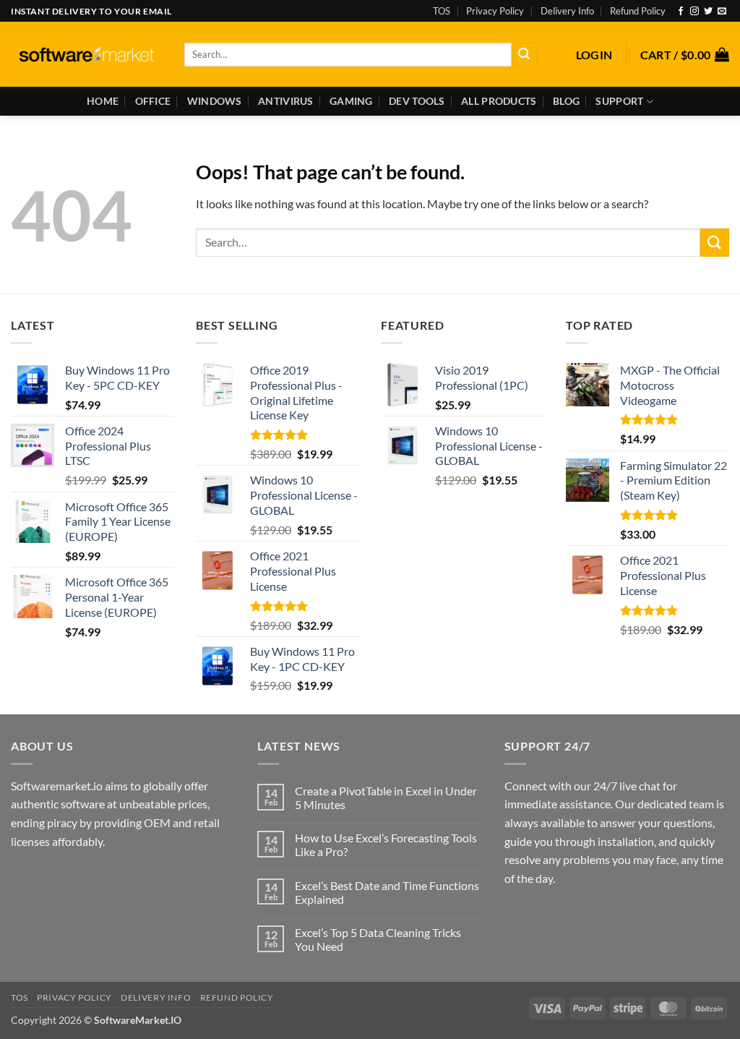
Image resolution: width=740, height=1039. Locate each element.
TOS (441, 11)
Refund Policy (638, 11)
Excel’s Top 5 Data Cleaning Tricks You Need (378, 939)
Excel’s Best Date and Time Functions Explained (387, 892)
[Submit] (524, 55)
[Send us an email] (722, 12)
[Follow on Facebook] (680, 12)
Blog (566, 101)
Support (619, 101)
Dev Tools (417, 101)
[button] (594, 54)
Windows (214, 101)
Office (153, 101)
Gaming (351, 101)
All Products (498, 101)
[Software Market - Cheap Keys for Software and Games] (87, 54)
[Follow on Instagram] (694, 12)
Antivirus (286, 101)
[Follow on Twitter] (708, 12)
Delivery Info (567, 11)
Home (103, 101)
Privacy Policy (495, 11)
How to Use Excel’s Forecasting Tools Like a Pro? (386, 844)
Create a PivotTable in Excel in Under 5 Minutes (386, 797)
